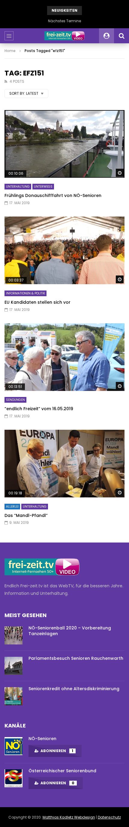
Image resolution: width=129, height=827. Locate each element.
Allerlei (12, 506)
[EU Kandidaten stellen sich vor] (64, 250)
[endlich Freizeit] (64, 35)
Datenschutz (109, 817)
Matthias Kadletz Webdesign (69, 817)
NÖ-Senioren (42, 739)
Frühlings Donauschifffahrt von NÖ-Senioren (52, 195)
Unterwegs (43, 186)
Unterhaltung (18, 186)
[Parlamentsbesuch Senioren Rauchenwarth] (13, 666)
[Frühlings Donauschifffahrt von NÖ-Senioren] (64, 144)
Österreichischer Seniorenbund (62, 771)
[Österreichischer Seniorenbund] (13, 778)
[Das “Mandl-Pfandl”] (64, 463)
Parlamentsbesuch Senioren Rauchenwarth (75, 658)
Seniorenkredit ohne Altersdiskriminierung (73, 689)
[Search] (121, 35)
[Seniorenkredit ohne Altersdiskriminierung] (13, 696)
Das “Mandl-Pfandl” (26, 515)
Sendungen (15, 400)
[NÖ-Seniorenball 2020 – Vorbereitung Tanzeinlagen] (13, 635)
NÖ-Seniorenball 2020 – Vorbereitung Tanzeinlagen (69, 631)
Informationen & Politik (25, 293)
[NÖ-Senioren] (13, 746)
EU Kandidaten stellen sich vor (37, 302)
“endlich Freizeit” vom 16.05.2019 (38, 409)
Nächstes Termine (64, 20)
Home (10, 50)
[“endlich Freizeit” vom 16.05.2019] (64, 357)
